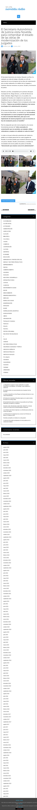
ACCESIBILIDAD (7, 221)
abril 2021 (5, 611)
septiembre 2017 (7, 722)
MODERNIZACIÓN (7, 303)
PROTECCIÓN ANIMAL (8, 331)
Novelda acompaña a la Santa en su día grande (14, 418)
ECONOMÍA (6, 254)
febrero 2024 (6, 524)
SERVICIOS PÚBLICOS (8, 352)
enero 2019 (6, 680)
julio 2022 (5, 573)
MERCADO (6, 298)
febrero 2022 (6, 585)
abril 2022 (5, 580)
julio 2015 (5, 788)
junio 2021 (5, 606)
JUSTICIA (12, 201)
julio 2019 (5, 665)
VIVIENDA (5, 372)
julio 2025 (5, 480)
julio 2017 (5, 727)
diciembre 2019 (7, 652)
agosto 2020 (6, 632)
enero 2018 (6, 711)
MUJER (5, 308)
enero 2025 (6, 496)
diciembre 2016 (7, 745)
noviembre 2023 (7, 532)
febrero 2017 (6, 739)
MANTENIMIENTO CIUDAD (9, 287)
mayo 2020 (6, 639)
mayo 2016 (6, 763)
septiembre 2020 (7, 629)
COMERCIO (6, 244)
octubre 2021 (6, 596)
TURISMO (5, 367)
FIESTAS (5, 267)
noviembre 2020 (7, 624)
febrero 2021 (6, 616)
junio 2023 (5, 544)
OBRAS (5, 316)
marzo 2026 (6, 460)
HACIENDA (6, 272)
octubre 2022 (6, 565)
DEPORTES (6, 251)
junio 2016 (5, 760)
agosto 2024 (6, 509)
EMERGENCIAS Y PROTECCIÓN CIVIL (12, 259)
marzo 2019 (6, 675)
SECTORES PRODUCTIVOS (10, 344)
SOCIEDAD (6, 359)
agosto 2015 (6, 786)
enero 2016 (6, 773)
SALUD (5, 339)
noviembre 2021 (7, 593)
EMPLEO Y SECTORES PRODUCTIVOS (12, 262)
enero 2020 (6, 650)
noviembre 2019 (7, 655)
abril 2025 (5, 488)
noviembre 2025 (7, 470)
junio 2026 (5, 452)
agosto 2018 (6, 693)
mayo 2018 (6, 701)
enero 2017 (6, 742)
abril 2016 (5, 765)
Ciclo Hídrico (6, 239)
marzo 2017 (6, 737)
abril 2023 (5, 550)
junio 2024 (5, 514)
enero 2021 (6, 619)
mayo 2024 (6, 516)
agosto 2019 (6, 662)
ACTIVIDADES (6, 226)
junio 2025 (5, 483)
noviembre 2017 (7, 716)
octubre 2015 (6, 780)
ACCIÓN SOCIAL (7, 223)
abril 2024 (5, 519)
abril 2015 (5, 796)
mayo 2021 (6, 609)
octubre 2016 (6, 750)
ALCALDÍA (5, 234)
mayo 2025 (6, 485)
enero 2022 (6, 588)
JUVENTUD (6, 285)
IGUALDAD (6, 275)
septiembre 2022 (7, 568)
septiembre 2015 (7, 783)
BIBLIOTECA (6, 236)
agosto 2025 (6, 478)
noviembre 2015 (7, 778)
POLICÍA (5, 326)
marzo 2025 (6, 491)
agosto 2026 (6, 447)
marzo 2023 (6, 552)
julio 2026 (5, 450)
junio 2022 (5, 575)
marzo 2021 (6, 614)
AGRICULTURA (7, 231)
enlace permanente (31, 204)
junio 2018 (5, 698)
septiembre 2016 (7, 752)
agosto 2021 (6, 601)
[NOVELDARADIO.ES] (18, 11)
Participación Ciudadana (9, 321)
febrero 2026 (6, 462)
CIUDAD (5, 241)
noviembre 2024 (7, 501)
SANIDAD (5, 341)
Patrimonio (5, 323)
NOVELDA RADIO (7, 313)
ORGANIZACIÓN (7, 318)
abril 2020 (5, 642)
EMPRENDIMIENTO (8, 264)
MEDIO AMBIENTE (7, 293)
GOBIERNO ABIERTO (8, 269)
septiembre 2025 (7, 475)
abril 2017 (5, 734)
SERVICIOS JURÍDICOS (9, 349)
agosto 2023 (6, 539)
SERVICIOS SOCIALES (8, 354)
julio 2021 (5, 603)
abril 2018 (5, 704)
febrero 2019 (6, 678)
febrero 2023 (6, 555)
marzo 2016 (6, 768)
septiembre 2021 (7, 598)
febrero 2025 (6, 493)
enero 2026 (6, 465)
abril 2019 (5, 673)
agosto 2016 (6, 755)
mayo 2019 (6, 670)
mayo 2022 (6, 578)
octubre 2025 (6, 473)
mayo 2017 (6, 732)
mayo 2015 (6, 793)
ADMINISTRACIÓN (7, 228)
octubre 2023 (6, 534)
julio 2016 (5, 757)
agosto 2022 (6, 570)
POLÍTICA (5, 328)
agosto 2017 (6, 724)
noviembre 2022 (7, 562)
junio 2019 (5, 668)
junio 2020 (5, 637)
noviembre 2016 (7, 747)
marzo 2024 (6, 521)
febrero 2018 (6, 709)
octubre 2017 (6, 719)
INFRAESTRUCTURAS (8, 280)
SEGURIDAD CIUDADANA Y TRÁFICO (12, 346)
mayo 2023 (6, 547)
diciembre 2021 (7, 591)
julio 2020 (5, 634)
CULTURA (5, 249)
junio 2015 (5, 791)
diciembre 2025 (7, 467)
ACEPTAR (19, 808)
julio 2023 (5, 542)
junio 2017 (5, 729)
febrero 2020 (6, 647)
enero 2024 (6, 527)
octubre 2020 (6, 627)
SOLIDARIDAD (6, 362)
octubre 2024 (6, 503)
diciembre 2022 (7, 560)
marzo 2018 (6, 706)
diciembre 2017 (7, 714)
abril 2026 (5, 457)
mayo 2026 (6, 455)
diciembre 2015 (7, 775)
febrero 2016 (6, 770)
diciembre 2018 (7, 683)
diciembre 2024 (7, 498)
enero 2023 (6, 557)
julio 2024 (5, 511)
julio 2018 (5, 696)
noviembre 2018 (7, 686)
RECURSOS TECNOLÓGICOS (10, 334)
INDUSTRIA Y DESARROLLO (10, 277)
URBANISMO (6, 369)
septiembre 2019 (7, 660)
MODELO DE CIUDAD (8, 300)
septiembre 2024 (7, 506)
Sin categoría (6, 357)
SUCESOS (5, 364)
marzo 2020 (6, 645)
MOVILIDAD (6, 305)
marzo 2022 (6, 583)
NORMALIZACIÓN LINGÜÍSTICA (11, 311)
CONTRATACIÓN (7, 246)
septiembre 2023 (7, 537)
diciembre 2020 (7, 621)
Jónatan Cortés (6, 46)
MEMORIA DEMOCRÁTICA (9, 295)
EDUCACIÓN (6, 257)
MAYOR (5, 290)
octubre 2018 (6, 688)
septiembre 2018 (7, 691)
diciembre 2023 (7, 529)
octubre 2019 (6, 657)
